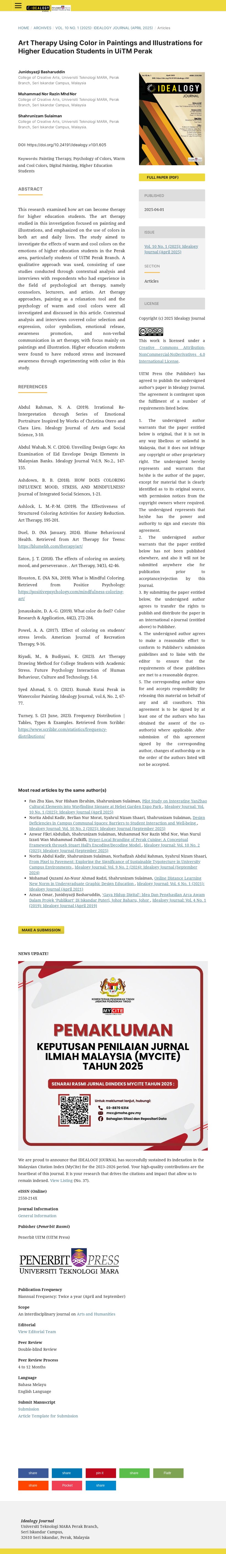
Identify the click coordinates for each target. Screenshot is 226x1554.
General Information (37, 1215)
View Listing (61, 1180)
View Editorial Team (37, 1331)
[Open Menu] (18, 5)
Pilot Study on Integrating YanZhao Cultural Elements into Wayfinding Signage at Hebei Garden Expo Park (118, 803)
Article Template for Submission (48, 1416)
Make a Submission (41, 930)
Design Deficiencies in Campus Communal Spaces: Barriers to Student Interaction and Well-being (117, 820)
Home (23, 28)
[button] (33, 1473)
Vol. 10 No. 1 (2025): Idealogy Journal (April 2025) (104, 28)
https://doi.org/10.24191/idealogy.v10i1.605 (66, 144)
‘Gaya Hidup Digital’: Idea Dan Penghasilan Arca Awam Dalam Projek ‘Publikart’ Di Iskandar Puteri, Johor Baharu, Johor (117, 897)
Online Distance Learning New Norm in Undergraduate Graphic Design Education (115, 880)
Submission (28, 1409)
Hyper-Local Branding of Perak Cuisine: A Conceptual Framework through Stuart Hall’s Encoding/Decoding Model (108, 842)
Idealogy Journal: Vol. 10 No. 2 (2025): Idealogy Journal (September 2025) (97, 828)
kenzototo (27, 1437)
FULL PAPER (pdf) (162, 177)
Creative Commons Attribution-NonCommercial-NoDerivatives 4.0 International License (172, 354)
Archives (42, 28)
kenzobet (26, 1426)
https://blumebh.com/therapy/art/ (50, 546)
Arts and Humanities (96, 1314)
